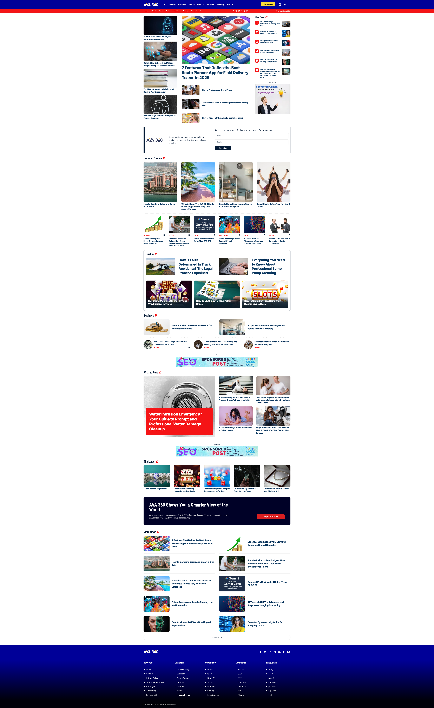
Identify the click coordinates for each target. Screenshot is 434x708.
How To (171, 235)
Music (209, 669)
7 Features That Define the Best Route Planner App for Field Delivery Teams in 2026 (215, 72)
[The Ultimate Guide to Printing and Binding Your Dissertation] (160, 78)
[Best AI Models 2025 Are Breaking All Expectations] (286, 62)
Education (211, 686)
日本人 (271, 669)
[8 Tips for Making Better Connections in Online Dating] (236, 416)
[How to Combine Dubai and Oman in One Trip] (160, 182)
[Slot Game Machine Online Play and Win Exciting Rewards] (169, 294)
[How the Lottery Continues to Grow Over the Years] (247, 476)
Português (272, 682)
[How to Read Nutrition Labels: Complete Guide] (190, 118)
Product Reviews (184, 695)
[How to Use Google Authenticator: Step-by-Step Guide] (286, 24)
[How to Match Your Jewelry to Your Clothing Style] (277, 476)
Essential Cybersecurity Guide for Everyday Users (268, 32)
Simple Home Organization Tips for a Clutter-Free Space (235, 205)
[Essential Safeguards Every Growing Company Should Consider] (154, 224)
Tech (209, 682)
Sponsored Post (153, 695)
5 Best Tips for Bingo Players (155, 489)
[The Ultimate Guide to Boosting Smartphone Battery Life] (190, 104)
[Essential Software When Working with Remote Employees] (248, 344)
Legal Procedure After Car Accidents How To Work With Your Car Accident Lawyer (273, 430)
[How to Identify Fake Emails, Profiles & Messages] (286, 52)
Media (179, 690)
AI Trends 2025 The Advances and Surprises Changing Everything (253, 241)
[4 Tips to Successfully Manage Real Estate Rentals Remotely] (232, 327)
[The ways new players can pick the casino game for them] (217, 476)
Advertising (151, 690)
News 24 (211, 678)
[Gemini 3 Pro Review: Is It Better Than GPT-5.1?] (204, 224)
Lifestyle (180, 686)
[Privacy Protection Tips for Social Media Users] (286, 43)
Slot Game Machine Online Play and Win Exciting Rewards (167, 302)
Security (272, 235)
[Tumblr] (244, 11)
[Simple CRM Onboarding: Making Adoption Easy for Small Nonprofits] (160, 51)
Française (242, 682)
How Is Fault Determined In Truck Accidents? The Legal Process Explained (195, 266)
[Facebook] (231, 11)
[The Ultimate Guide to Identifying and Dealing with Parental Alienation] (198, 344)
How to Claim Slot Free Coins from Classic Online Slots (262, 302)
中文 (240, 678)
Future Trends (223, 235)
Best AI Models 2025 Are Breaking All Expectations (268, 61)
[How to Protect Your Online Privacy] (190, 90)
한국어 (271, 673)
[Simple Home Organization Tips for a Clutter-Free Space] (236, 182)
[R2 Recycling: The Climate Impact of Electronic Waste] (160, 104)
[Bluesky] (246, 11)
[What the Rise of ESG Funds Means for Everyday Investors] (157, 327)
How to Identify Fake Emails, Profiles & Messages (269, 51)
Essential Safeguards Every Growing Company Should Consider (154, 241)
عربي (240, 673)
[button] (268, 4)
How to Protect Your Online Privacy (218, 90)
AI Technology (183, 669)
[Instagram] (236, 11)
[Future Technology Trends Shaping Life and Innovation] (229, 224)
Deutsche (242, 686)
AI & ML (196, 235)
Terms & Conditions (155, 682)
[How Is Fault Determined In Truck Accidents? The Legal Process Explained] (160, 266)
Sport (209, 673)
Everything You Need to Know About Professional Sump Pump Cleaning (268, 266)
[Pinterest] (239, 11)
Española (272, 690)
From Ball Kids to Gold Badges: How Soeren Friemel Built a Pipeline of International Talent (266, 563)
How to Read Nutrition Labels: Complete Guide (222, 118)
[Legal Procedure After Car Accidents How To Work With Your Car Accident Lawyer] (273, 416)
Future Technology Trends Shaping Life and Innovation (229, 241)
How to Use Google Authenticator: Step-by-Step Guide (270, 24)
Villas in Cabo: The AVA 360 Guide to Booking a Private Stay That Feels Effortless (197, 207)
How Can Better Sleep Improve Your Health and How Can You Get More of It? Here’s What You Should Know (270, 73)
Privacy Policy (152, 678)
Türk (270, 695)
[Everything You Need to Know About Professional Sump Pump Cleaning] (233, 266)
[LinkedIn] (241, 11)
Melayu (241, 695)
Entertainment (213, 695)
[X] (233, 11)
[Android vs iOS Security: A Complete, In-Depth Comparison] (279, 224)
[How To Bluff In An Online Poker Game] (217, 294)
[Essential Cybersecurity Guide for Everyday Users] (286, 33)
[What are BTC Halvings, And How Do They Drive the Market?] (148, 344)
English (241, 669)
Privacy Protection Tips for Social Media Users (269, 42)
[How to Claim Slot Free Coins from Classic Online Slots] (265, 294)
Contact (149, 673)
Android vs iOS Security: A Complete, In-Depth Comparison (279, 241)
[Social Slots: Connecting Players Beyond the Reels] (187, 476)
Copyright (150, 686)
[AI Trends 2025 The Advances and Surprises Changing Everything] (254, 224)
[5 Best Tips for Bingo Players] (157, 476)
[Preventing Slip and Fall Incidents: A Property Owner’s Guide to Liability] (236, 385)
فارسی (271, 678)
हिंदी (239, 690)
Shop (148, 669)
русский (272, 686)
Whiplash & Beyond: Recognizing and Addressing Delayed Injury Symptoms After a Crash (273, 400)
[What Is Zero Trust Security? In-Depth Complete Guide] (160, 25)
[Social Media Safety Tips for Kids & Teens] (273, 182)
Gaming (210, 690)
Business (147, 235)
